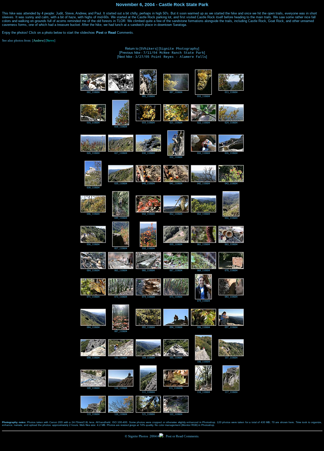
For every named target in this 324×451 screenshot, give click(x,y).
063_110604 (231, 244)
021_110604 (176, 122)
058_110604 (148, 248)
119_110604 (93, 414)
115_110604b (176, 388)
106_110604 (203, 361)
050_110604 (148, 213)
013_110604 (231, 92)
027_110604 (120, 153)
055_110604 (231, 218)
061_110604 (203, 244)
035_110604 (231, 153)
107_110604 (231, 357)
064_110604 (93, 270)
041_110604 (176, 183)
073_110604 (120, 296)
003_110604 (120, 92)
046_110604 (93, 213)
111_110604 (148, 392)
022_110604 (203, 122)
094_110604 (176, 327)
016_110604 (93, 122)
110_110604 (120, 388)
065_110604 (120, 270)
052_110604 (176, 213)
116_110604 (203, 392)
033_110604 (203, 153)
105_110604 (176, 357)
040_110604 (148, 183)
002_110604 (93, 92)
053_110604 (203, 213)
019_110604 (148, 122)
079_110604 (203, 300)
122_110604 (176, 414)
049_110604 (120, 218)
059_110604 (176, 244)
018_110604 (120, 126)
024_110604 (231, 122)
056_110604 (93, 244)
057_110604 (120, 248)
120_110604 (120, 414)
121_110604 (148, 414)
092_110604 (148, 327)
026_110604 (93, 153)
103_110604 (120, 357)
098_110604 (93, 357)
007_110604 (176, 92)
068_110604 (203, 270)
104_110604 (148, 357)
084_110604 (93, 327)
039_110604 (120, 183)
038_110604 (93, 187)
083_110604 (231, 296)
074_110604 (148, 296)
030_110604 (148, 153)
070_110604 (231, 270)
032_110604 (176, 157)
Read (179, 436)
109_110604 (93, 388)
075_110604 (176, 296)
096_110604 (203, 327)
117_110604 (231, 392)
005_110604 (148, 96)
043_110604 (231, 183)
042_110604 (203, 183)
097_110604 (231, 327)
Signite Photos (138, 436)
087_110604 (120, 331)
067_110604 (176, 270)
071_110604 (93, 296)
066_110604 (148, 270)
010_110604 (203, 96)
